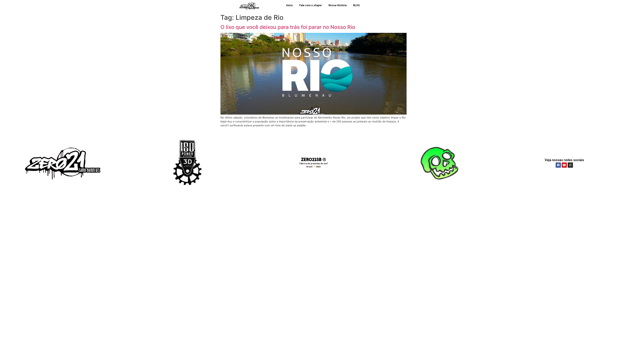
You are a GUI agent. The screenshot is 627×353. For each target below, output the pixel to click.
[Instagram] (570, 165)
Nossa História (338, 5)
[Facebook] (558, 165)
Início (289, 5)
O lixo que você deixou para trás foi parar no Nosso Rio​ (287, 27)
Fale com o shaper (310, 5)
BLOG (356, 5)
